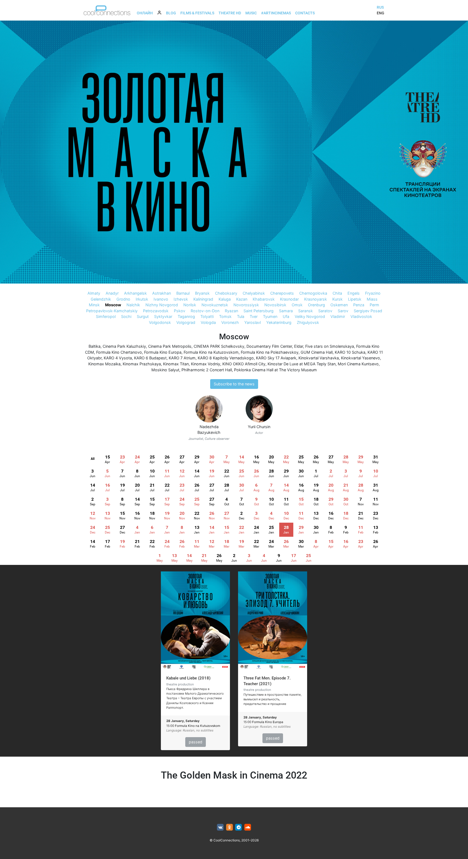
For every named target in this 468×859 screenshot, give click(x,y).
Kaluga (225, 299)
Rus (380, 7)
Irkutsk (142, 299)
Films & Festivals (197, 13)
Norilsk (189, 304)
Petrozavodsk (155, 310)
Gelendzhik (101, 299)
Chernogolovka (313, 293)
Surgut (143, 316)
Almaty (93, 293)
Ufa (286, 316)
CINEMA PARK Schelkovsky (219, 346)
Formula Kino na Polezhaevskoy (269, 352)
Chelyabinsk (254, 293)
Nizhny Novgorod (161, 304)
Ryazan (231, 310)
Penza (358, 304)
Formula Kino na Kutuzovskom (211, 352)
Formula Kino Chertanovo (119, 352)
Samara (286, 310)
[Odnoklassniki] (229, 827)
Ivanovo (161, 299)
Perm (374, 304)
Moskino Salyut (165, 369)
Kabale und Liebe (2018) (188, 678)
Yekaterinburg (278, 322)
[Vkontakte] (220, 827)
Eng (380, 13)
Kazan (241, 299)
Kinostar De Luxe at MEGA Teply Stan (302, 364)
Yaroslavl (252, 322)
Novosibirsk (275, 304)
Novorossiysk (246, 304)
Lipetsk (354, 299)
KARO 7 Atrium (182, 358)
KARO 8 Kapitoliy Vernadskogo (226, 358)
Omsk (297, 304)
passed (195, 742)
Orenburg (316, 304)
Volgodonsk (160, 322)
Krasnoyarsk (315, 299)
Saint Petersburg (258, 310)
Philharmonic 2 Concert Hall (206, 369)
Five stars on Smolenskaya (329, 346)
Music (251, 13)
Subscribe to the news (234, 384)
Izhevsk (181, 299)
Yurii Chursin (259, 426)
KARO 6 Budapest (150, 358)
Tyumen (270, 316)
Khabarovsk (264, 299)
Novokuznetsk (215, 304)
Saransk (305, 310)
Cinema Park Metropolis (169, 346)
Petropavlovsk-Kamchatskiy (112, 310)
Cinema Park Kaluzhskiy (124, 346)
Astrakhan (161, 293)
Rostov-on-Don (205, 310)
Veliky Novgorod (310, 316)
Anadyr (112, 293)
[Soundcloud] (248, 827)
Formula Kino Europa (162, 352)
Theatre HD (230, 13)
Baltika (94, 346)
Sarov (343, 310)
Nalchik (133, 304)
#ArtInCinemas (276, 13)
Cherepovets (282, 293)
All (93, 459)
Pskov (179, 310)
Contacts (305, 13)
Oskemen (339, 304)
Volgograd (185, 322)
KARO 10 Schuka (350, 352)
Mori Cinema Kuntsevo (358, 364)
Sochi (126, 316)
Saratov (325, 310)
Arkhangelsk (135, 293)
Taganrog (186, 316)
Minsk (94, 304)
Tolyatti (207, 316)
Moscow (113, 304)
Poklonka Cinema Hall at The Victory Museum (275, 369)
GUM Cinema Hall (317, 352)
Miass (372, 299)
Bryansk (202, 293)
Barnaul (183, 293)
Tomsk (225, 316)
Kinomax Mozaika (104, 364)
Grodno (123, 299)
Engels (353, 293)
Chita (337, 293)
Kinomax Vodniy (205, 364)
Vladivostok (361, 316)
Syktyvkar (163, 316)
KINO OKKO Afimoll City (243, 364)
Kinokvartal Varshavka (318, 358)
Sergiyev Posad (368, 310)
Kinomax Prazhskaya (142, 364)
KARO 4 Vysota (118, 358)
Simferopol (106, 316)
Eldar (298, 346)
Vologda (208, 322)
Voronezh (230, 322)
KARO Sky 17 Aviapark (276, 358)
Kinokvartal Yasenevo (360, 358)
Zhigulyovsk (308, 322)
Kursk (337, 299)
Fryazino (373, 293)
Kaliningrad (203, 299)
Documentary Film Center (269, 346)
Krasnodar (289, 299)
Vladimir (337, 316)
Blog (171, 13)
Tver (254, 316)
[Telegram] (239, 827)
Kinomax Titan (176, 364)
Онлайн (145, 13)
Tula (240, 316)
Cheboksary (226, 293)
